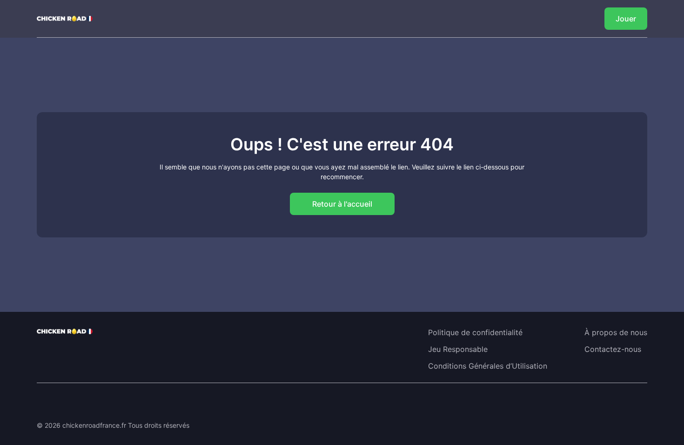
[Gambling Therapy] (94, 403)
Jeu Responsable (458, 349)
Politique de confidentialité (475, 332)
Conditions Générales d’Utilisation (487, 366)
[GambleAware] (55, 403)
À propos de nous (615, 332)
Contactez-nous (612, 349)
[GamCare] (133, 403)
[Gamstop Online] (172, 403)
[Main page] (65, 18)
